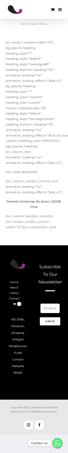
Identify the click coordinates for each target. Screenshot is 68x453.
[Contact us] (57, 443)
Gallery (14, 293)
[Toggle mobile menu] (60, 10)
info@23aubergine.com (44, 411)
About (14, 287)
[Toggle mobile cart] (53, 10)
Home (14, 282)
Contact (14, 298)
